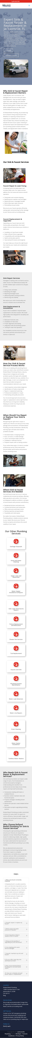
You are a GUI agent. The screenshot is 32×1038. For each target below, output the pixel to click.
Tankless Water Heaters (16, 758)
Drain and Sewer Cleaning (16, 561)
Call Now (8, 50)
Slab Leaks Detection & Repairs (16, 609)
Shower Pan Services (16, 639)
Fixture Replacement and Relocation (16, 624)
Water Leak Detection (16, 699)
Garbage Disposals (16, 546)
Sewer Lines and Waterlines (16, 576)
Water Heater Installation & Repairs (16, 591)
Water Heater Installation (16, 743)
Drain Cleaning (16, 729)
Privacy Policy (20, 1036)
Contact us (6, 1013)
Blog (4, 995)
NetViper (18, 1034)
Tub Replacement (16, 653)
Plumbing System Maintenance (16, 684)
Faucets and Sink (16, 669)
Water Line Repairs (16, 713)
